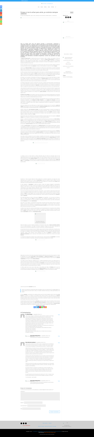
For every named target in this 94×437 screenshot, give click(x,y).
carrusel (40, 15)
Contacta (50, 423)
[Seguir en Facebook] (21, 423)
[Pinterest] (40, 307)
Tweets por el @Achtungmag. (67, 76)
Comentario (23, 391)
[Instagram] (44, 307)
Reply (59, 314)
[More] (46, 307)
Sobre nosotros (45, 423)
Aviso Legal (54, 426)
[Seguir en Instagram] (26, 423)
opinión (50, 15)
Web (21, 408)
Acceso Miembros (26, 425)
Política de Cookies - (41, 426)
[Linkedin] (38, 307)
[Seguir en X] (23, 423)
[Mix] (1, 19)
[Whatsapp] (42, 307)
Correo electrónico (24, 405)
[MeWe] (1, 17)
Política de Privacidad (48, 426)
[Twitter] (36, 307)
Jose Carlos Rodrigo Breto (26, 15)
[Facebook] (34, 307)
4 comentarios (54, 15)
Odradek (47, 15)
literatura (43, 15)
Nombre (22, 402)
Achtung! (37, 15)
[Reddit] (1, 15)
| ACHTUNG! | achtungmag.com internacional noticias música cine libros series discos (47, 431)
